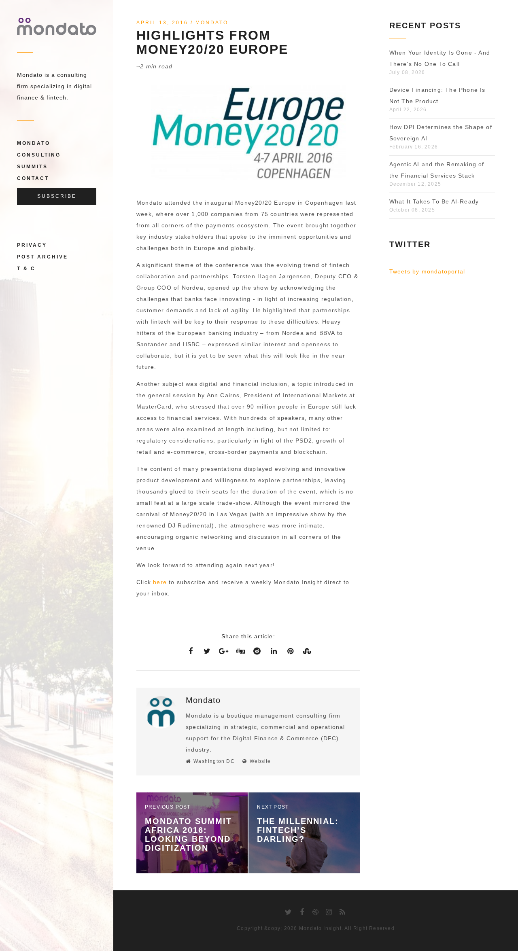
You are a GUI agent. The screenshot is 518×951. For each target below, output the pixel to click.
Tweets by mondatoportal (427, 271)
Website (260, 761)
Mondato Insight (320, 928)
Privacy (32, 245)
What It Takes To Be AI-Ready (434, 201)
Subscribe (56, 196)
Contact (33, 178)
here (160, 582)
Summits (32, 166)
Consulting (39, 155)
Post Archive (42, 257)
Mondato (33, 143)
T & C (26, 268)
